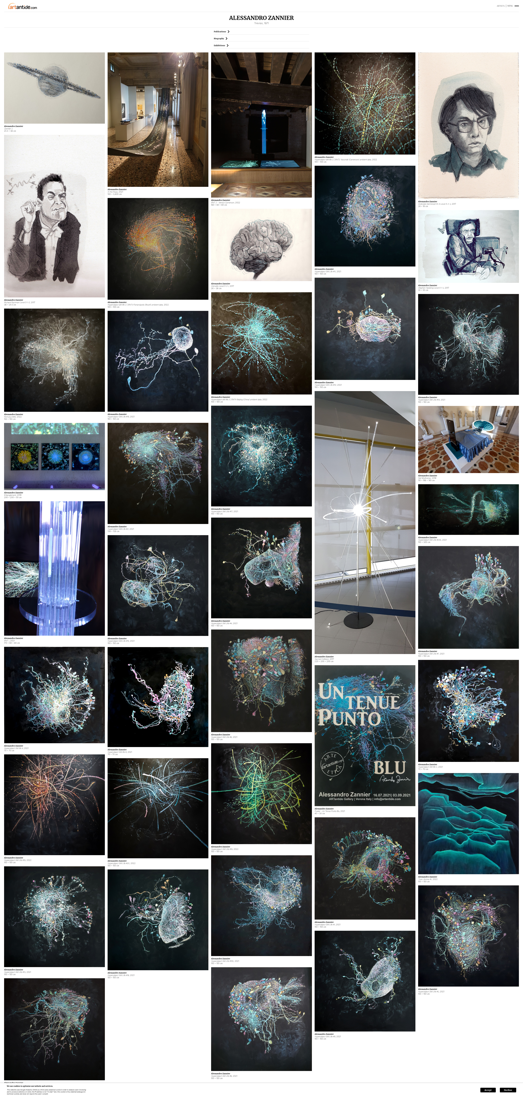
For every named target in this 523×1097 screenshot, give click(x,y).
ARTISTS (501, 6)
